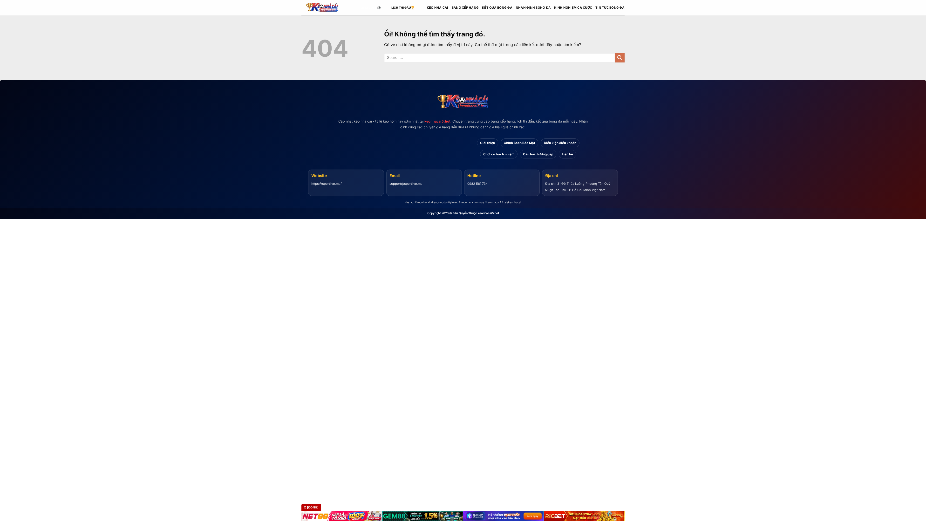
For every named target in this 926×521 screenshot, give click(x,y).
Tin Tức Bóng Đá (610, 7)
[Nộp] (620, 57)
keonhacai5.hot (437, 121)
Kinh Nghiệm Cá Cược (573, 7)
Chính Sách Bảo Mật (519, 143)
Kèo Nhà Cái (437, 7)
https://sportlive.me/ (326, 183)
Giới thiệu (487, 143)
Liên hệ (567, 154)
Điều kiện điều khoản (560, 143)
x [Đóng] (311, 507)
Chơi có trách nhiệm (498, 154)
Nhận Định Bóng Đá (533, 7)
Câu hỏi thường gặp (538, 154)
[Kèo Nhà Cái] (325, 7)
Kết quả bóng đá (497, 7)
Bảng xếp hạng (465, 7)
